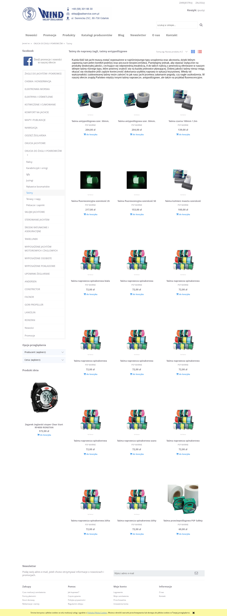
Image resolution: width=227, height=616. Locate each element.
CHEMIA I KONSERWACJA (38, 81)
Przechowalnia (120, 600)
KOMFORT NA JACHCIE (37, 112)
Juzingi (29, 180)
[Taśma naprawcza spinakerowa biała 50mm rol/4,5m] (90, 260)
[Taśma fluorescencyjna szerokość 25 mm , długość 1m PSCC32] (90, 180)
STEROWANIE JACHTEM (37, 219)
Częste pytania (74, 596)
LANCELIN (30, 312)
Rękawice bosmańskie (38, 186)
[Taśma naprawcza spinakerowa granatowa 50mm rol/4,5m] (90, 340)
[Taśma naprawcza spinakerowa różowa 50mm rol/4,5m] (90, 420)
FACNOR (29, 296)
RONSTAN (30, 320)
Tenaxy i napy (33, 198)
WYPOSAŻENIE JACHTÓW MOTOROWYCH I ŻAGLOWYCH (41, 248)
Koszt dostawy (28, 600)
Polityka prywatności (76, 600)
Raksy (29, 161)
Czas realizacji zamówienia (34, 592)
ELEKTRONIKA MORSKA (37, 89)
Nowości (29, 327)
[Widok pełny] (200, 51)
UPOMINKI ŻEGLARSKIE (37, 273)
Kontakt (162, 596)
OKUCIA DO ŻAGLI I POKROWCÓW (43, 150)
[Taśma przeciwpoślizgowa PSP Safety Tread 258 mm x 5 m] (183, 500)
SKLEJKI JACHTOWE (35, 211)
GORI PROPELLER (34, 304)
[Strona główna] (67, 13)
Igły (28, 174)
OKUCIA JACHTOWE (35, 143)
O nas (161, 592)
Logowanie (118, 592)
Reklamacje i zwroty (30, 604)
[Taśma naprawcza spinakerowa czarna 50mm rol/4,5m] (136, 260)
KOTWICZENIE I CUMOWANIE (40, 104)
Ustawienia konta (121, 604)
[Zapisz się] (196, 573)
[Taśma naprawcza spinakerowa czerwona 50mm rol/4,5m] (183, 260)
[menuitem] (31, 35)
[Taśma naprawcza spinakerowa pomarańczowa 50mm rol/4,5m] (183, 340)
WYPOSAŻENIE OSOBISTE (38, 258)
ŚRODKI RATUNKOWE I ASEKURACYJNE (37, 229)
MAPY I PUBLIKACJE (35, 119)
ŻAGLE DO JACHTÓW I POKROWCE (43, 73)
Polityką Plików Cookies (97, 612)
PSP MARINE (90, 125)
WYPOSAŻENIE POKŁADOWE (40, 266)
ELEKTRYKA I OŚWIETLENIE (39, 96)
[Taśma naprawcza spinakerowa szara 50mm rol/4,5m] (136, 420)
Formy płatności (29, 596)
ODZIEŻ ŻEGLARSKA (35, 135)
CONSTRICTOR (32, 289)
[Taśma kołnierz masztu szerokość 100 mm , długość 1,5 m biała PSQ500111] (183, 180)
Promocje (30, 335)
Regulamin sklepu (75, 604)
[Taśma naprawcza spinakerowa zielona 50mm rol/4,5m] (183, 420)
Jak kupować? (73, 592)
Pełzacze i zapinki (35, 205)
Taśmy (29, 192)
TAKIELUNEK (31, 238)
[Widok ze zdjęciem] (193, 51)
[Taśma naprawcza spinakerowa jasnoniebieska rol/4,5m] (136, 340)
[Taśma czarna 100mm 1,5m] (183, 100)
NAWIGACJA (31, 127)
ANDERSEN (30, 281)
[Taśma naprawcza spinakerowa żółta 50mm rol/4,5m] (90, 500)
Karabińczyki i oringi (37, 168)
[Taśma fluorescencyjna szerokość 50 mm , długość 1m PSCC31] (136, 180)
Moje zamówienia (121, 596)
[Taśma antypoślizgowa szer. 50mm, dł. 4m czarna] (90, 100)
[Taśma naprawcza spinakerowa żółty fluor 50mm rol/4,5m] (136, 500)
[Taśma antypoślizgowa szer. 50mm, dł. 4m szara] (136, 100)
